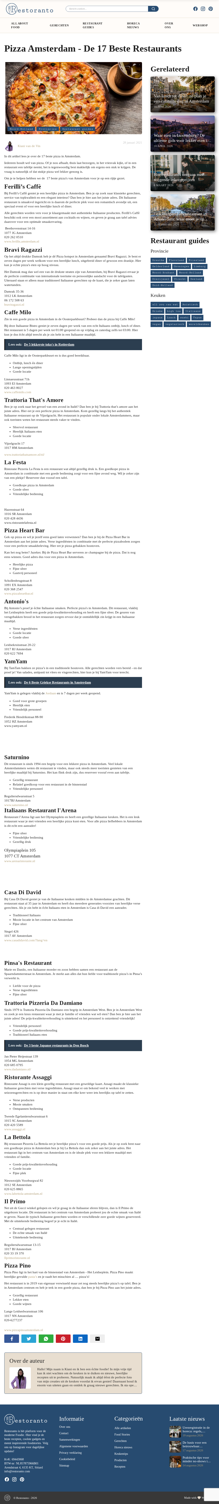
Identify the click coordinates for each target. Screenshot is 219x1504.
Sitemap (64, 1465)
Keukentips (121, 1453)
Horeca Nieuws (133, 25)
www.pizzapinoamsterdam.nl (23, 1330)
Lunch (171, 317)
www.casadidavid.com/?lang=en (25, 940)
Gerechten (59, 25)
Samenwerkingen (69, 1439)
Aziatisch (190, 304)
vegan (156, 324)
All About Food (19, 25)
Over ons (169, 25)
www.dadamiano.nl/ (17, 1069)
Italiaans (193, 311)
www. (21, 241)
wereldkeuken (199, 324)
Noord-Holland (21, 129)
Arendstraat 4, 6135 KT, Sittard (23, 1467)
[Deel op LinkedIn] (80, 1338)
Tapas (197, 317)
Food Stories (122, 1434)
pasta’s (32, 1276)
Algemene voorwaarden (73, 1446)
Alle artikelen (122, 1428)
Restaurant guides (93, 25)
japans (157, 317)
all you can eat (165, 304)
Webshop (200, 25)
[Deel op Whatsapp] (46, 1338)
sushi (184, 317)
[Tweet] (28, 1338)
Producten (120, 1460)
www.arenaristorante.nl (19, 861)
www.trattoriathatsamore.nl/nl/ (24, 454)
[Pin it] (63, 1338)
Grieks (157, 311)
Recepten (119, 1466)
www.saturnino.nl (16, 805)
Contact (63, 1433)
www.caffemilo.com (17, 392)
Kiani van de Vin (29, 146)
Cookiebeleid (67, 1459)
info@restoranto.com (17, 1471)
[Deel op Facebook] (11, 1338)
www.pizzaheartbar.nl (18, 593)
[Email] (97, 1338)
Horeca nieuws (123, 1447)
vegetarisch (174, 324)
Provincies (48, 129)
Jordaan (51, 693)
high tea (174, 311)
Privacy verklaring (70, 1452)
